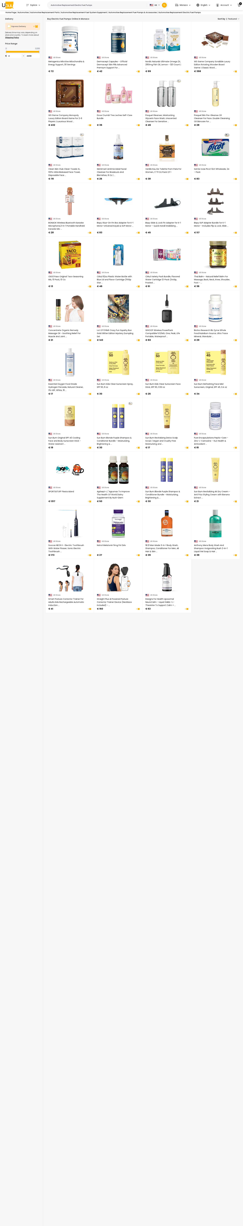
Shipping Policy (12, 37)
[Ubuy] (7, 5)
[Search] (164, 5)
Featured (232, 18)
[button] (183, 5)
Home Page (10, 12)
